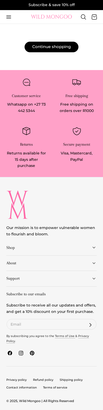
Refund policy (43, 380)
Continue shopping (51, 46)
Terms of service (55, 387)
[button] (8, 16)
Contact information (21, 387)
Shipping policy (71, 380)
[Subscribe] (90, 325)
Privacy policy (16, 380)
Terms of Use (65, 336)
